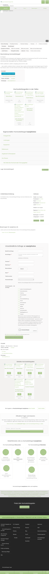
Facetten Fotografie (29, 386)
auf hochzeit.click (25, 507)
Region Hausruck (36, 212)
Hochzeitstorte (23, 302)
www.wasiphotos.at (11, 80)
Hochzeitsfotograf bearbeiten (41, 538)
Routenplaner (45, 169)
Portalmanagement (41, 534)
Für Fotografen (16, 524)
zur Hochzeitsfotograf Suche (1, 5)
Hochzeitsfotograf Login (7, 567)
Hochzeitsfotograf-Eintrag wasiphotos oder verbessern (31, 460)
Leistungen (6, 140)
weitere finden (18, 459)
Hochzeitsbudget (9, 279)
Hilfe (2, 555)
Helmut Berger (9, 96)
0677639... (7, 78)
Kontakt (42, 220)
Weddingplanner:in (24, 312)
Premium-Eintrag (46, 91)
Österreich (38, 204)
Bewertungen (34, 8)
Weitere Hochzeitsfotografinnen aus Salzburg (17, 493)
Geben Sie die (9, 232)
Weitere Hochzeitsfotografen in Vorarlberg (32, 496)
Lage (15, 8)
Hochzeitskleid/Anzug (24, 298)
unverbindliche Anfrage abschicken (14, 337)
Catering (22, 293)
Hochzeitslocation (23, 291)
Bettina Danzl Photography (30, 109)
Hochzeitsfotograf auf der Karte (8, 76)
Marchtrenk (38, 200)
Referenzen (5, 149)
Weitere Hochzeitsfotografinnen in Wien (30, 491)
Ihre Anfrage (8, 254)
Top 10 (26, 534)
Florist (21, 300)
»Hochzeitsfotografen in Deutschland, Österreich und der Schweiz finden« (24, 517)
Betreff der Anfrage (9, 251)
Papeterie (22, 304)
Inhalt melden (41, 408)
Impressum (40, 524)
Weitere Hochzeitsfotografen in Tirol (33, 494)
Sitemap (14, 534)
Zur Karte (4, 351)
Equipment (6, 144)
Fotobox (21, 314)
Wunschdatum (8, 268)
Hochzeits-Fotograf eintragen (4, 539)
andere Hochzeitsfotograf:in (25, 289)
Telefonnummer (8, 276)
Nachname (7, 264)
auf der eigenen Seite (43, 459)
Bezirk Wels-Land (41, 210)
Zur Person (5, 158)
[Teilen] (44, 572)
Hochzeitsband (23, 294)
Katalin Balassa (29, 97)
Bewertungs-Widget (6, 551)
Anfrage (45, 8)
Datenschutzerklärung (11, 334)
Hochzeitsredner (23, 310)
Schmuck (22, 308)
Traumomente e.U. (19, 96)
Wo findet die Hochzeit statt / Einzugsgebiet (15, 162)
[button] (24, 26)
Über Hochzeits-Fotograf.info (4, 534)
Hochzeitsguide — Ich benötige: (10, 287)
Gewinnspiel (27, 537)
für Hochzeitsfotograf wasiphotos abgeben (6, 459)
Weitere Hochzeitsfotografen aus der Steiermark (37, 493)
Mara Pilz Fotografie (40, 96)
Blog (26, 530)
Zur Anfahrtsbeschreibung (7, 353)
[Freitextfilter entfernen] (43, 2)
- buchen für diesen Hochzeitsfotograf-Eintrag (32, 477)
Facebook (27, 524)
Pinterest (27, 527)
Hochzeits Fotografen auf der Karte (6, 525)
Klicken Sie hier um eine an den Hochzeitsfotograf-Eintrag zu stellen (25, 423)
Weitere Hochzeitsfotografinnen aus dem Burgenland (15, 494)
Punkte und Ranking (5, 548)
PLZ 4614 (41, 198)
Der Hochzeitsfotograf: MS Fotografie (19, 390)
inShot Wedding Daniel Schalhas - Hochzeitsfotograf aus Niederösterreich (19, 119)
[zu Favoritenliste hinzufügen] (2, 12)
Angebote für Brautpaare (8, 153)
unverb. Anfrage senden (9, 73)
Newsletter (27, 541)
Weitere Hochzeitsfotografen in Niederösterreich (11, 491)
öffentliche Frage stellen (25, 431)
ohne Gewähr (32, 408)
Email (6, 272)
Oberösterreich (42, 202)
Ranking (14, 530)
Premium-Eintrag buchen (5, 544)
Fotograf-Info (7, 135)
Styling (21, 306)
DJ (20, 296)
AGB (38, 527)
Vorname (7, 261)
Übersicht (5, 8)
